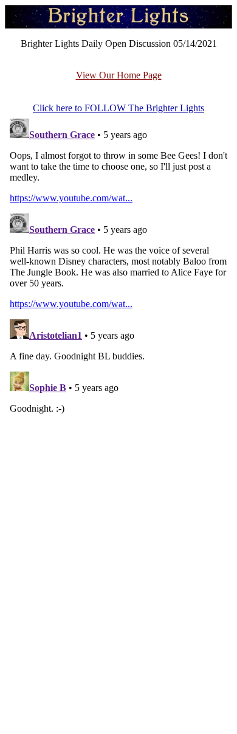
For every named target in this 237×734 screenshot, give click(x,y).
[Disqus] (118, 266)
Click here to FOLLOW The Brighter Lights (118, 108)
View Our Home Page (119, 75)
